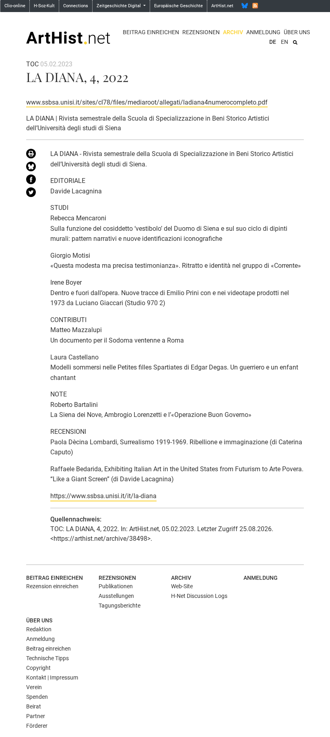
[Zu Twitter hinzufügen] (32, 193)
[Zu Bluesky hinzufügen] (32, 168)
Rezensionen (201, 32)
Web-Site (182, 586)
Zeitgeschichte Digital (119, 5)
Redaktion (39, 629)
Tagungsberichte (119, 605)
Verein (34, 687)
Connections (75, 5)
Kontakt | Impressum (52, 677)
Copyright (38, 668)
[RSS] (255, 5)
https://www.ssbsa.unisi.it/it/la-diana (103, 496)
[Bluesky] (244, 5)
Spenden (37, 697)
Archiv (233, 32)
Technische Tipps (47, 658)
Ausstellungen (116, 596)
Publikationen (116, 586)
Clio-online (14, 5)
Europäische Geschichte (178, 5)
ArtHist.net (222, 5)
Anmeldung (263, 32)
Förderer (36, 726)
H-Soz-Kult (44, 5)
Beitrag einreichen (151, 32)
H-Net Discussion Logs (199, 596)
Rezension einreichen (52, 586)
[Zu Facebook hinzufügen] (32, 180)
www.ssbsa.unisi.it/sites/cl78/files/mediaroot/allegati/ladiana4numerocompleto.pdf (147, 102)
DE (272, 42)
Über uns (297, 32)
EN (284, 42)
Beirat (33, 706)
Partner (35, 716)
